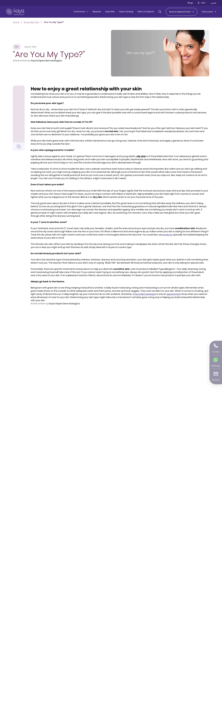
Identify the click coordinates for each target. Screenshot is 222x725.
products (168, 234)
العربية (213, 3)
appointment (174, 294)
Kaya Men (110, 11)
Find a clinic (207, 11)
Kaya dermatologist (145, 294)
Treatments (79, 11)
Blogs (190, 3)
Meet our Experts (146, 11)
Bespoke (97, 11)
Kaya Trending (126, 11)
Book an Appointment (180, 11)
